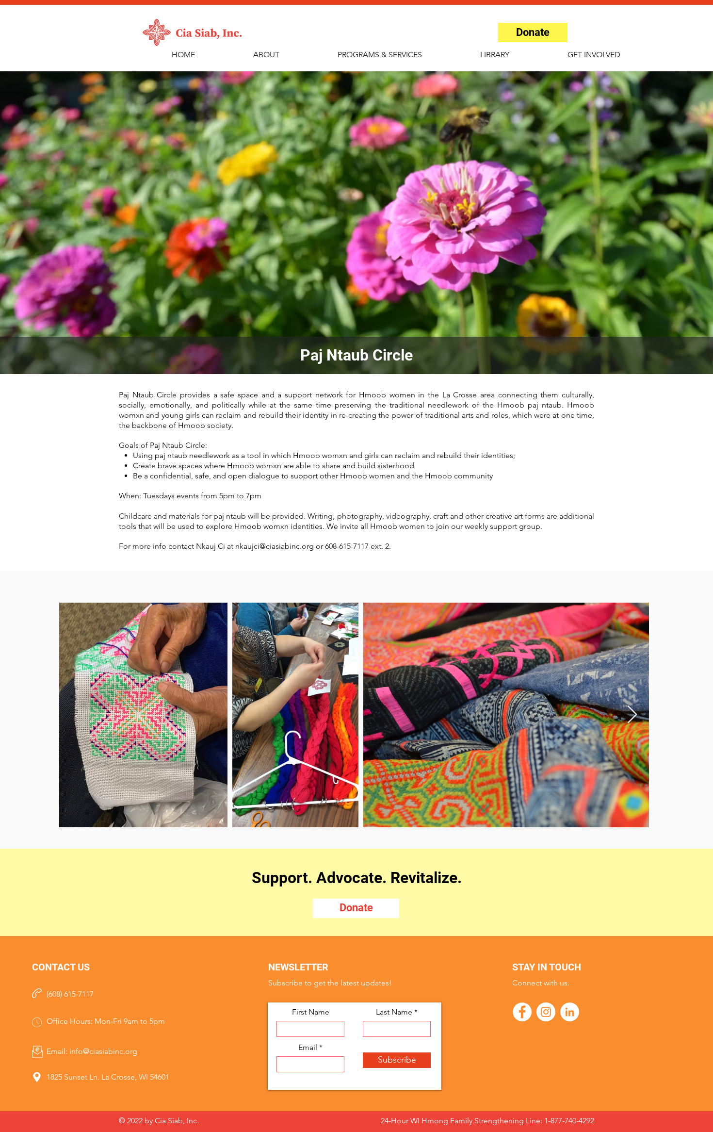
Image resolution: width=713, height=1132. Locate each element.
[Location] (37, 1077)
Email (307, 1047)
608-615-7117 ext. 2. (358, 546)
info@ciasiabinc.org (103, 1051)
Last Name (394, 1012)
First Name (310, 1012)
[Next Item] (632, 714)
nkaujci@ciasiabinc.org (274, 546)
